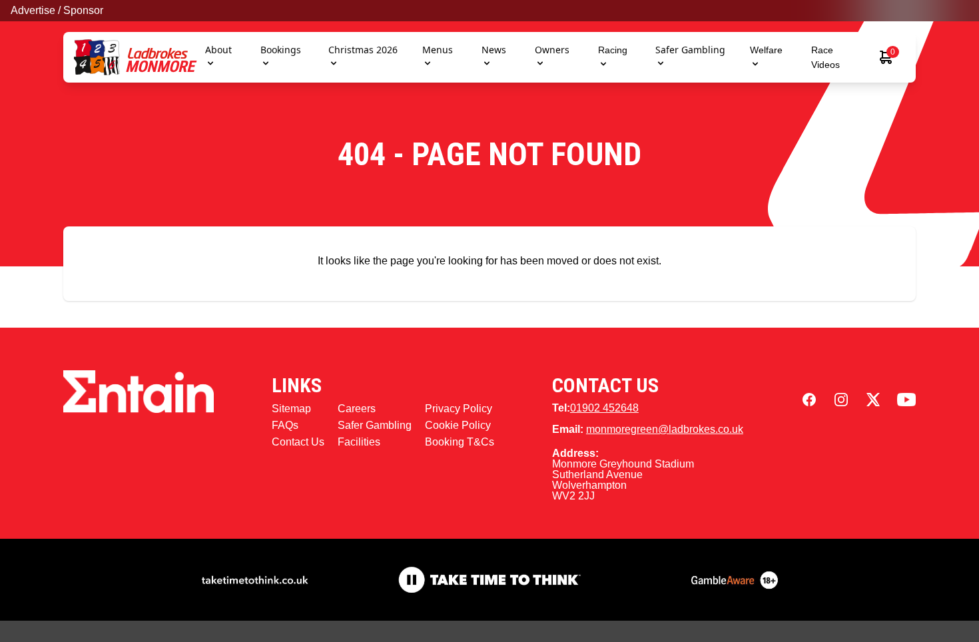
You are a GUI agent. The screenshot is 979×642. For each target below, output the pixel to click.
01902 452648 (604, 408)
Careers (357, 408)
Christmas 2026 (363, 49)
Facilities (359, 442)
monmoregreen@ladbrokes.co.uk (664, 429)
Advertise (33, 10)
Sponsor (83, 10)
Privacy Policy (458, 408)
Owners (552, 49)
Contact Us (298, 442)
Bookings (280, 49)
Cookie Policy (458, 425)
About (218, 49)
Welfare (766, 50)
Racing (612, 50)
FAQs (285, 425)
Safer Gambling (690, 49)
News (494, 49)
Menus (437, 49)
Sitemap (291, 408)
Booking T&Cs (459, 442)
